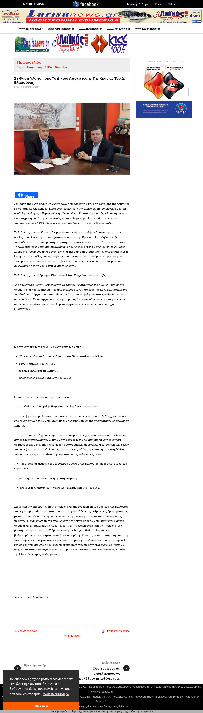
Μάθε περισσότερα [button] (56, 694)
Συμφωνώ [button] (41, 705)
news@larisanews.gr (101, 691)
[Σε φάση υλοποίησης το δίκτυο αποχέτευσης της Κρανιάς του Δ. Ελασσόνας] (72, 139)
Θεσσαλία (61, 67)
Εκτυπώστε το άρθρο (117, 630)
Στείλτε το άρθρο (27, 630)
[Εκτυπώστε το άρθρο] (103, 630)
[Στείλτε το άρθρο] (15, 630)
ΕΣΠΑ (48, 67)
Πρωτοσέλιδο (29, 62)
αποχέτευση (34, 67)
